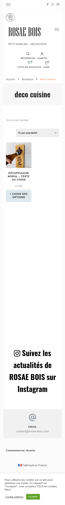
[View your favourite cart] (29, 63)
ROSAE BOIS (24, 31)
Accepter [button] (33, 496)
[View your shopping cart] (46, 63)
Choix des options (20, 195)
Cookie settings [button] (14, 496)
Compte (42, 58)
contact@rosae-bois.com (32, 431)
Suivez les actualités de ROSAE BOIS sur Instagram (32, 370)
